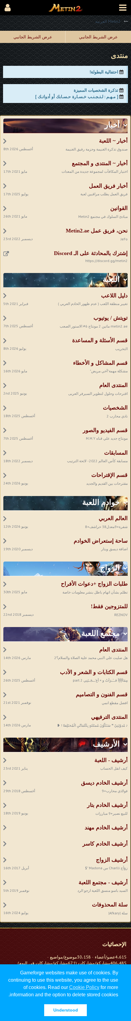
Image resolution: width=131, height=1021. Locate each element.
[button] (123, 7)
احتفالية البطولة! (104, 72)
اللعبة (111, 279)
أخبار (112, 125)
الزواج (110, 568)
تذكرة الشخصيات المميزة (96, 90)
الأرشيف (106, 744)
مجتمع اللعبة (100, 633)
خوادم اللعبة (101, 502)
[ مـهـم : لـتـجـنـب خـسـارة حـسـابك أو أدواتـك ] (76, 96)
